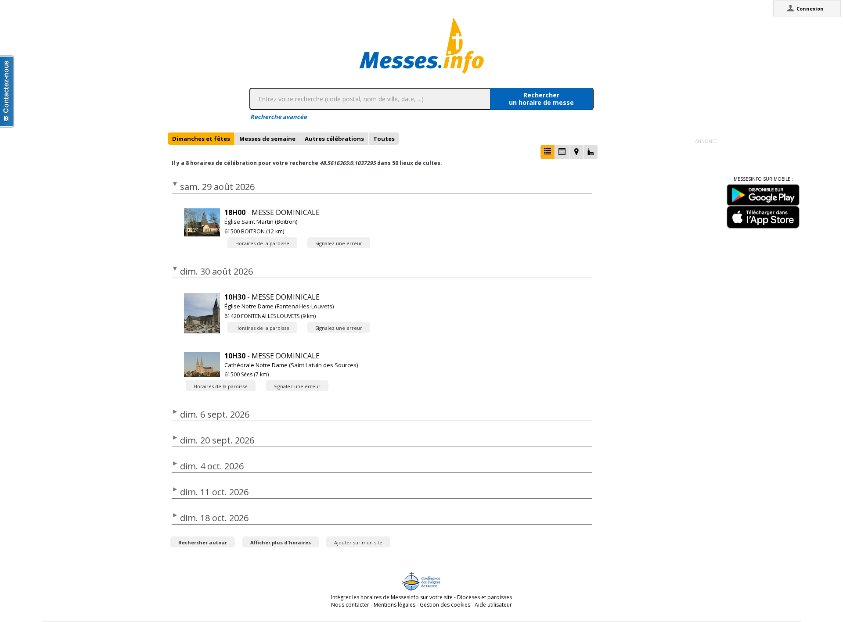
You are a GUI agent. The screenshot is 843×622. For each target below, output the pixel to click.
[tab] (201, 138)
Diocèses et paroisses (484, 597)
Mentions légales (394, 604)
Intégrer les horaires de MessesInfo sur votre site (392, 597)
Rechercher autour (202, 542)
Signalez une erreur (338, 243)
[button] (547, 152)
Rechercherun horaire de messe (541, 99)
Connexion (810, 8)
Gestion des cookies (445, 604)
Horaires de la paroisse (262, 243)
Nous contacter (350, 604)
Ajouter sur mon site (358, 542)
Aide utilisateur (493, 604)
